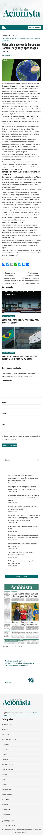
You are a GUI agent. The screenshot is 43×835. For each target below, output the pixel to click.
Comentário (7, 381)
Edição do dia (34, 28)
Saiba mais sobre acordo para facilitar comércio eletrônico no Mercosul (20, 357)
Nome (4, 402)
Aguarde (5, 729)
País (3, 779)
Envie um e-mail (9, 826)
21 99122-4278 (8, 821)
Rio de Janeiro (7, 794)
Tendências (6, 814)
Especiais (5, 759)
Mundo (12, 316)
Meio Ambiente (7, 769)
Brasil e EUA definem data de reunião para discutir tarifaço (20, 321)
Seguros (5, 804)
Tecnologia (6, 809)
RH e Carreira (6, 789)
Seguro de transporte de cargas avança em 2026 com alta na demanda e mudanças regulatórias (23, 478)
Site (3, 425)
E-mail (5, 413)
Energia (4, 754)
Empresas (5, 749)
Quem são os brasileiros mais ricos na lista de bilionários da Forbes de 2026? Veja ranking (23, 497)
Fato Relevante (7, 764)
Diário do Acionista (9, 739)
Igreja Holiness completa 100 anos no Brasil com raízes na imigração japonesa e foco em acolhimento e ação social (24, 517)
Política (4, 784)
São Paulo (5, 799)
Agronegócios (7, 724)
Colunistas (5, 734)
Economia (5, 316)
